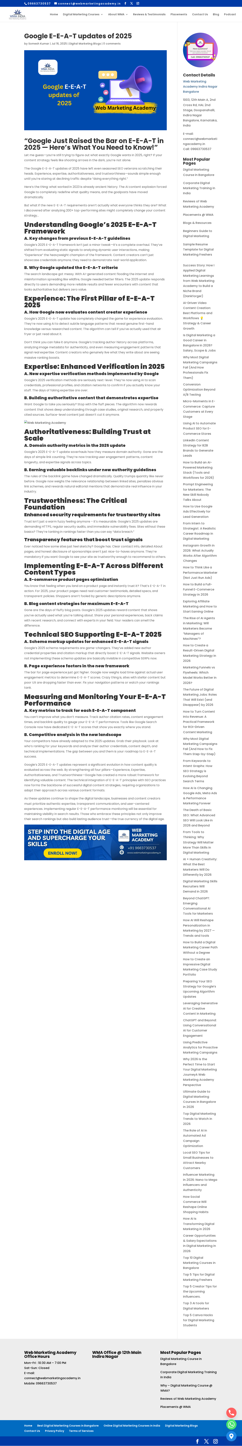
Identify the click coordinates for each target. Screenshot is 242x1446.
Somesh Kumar (38, 43)
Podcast (230, 14)
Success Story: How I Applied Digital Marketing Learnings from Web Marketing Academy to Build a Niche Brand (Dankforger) (198, 280)
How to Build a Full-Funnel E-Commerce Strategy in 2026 (198, 589)
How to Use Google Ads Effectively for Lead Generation (197, 511)
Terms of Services (81, 1431)
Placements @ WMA (198, 215)
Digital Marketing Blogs (85, 43)
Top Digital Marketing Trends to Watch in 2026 (199, 1118)
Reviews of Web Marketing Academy (188, 1399)
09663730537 (46, 1383)
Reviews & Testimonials (149, 14)
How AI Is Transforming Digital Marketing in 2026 (198, 1223)
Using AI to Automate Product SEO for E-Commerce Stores (199, 428)
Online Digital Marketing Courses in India (132, 1426)
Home (54, 14)
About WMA (116, 14)
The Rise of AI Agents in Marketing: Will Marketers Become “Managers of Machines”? (199, 628)
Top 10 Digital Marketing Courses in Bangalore (199, 1263)
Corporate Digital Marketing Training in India (199, 188)
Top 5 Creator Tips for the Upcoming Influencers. (200, 1291)
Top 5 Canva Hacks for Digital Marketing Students (198, 1320)
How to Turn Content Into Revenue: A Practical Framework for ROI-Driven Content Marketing (199, 721)
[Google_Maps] (231, 1436)
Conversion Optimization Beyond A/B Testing (199, 389)
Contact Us (200, 14)
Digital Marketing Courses (81, 14)
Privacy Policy (54, 1431)
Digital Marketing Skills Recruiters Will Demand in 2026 (200, 886)
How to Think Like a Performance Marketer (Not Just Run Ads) (200, 572)
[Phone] (231, 1413)
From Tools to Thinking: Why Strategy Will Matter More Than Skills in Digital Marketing (198, 842)
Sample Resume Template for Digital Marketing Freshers (198, 249)
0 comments (112, 43)
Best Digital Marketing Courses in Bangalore (68, 1426)
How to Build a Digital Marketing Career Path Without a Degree (200, 947)
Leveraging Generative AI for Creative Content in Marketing (200, 1008)
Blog (216, 14)
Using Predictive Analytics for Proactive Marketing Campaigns (200, 1047)
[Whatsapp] (231, 1424)
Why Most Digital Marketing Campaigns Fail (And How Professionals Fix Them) (200, 367)
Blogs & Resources (197, 223)
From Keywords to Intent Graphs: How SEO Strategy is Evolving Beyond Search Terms (197, 771)
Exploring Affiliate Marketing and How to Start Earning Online (200, 606)
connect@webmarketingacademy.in (52, 1378)
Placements (179, 14)
